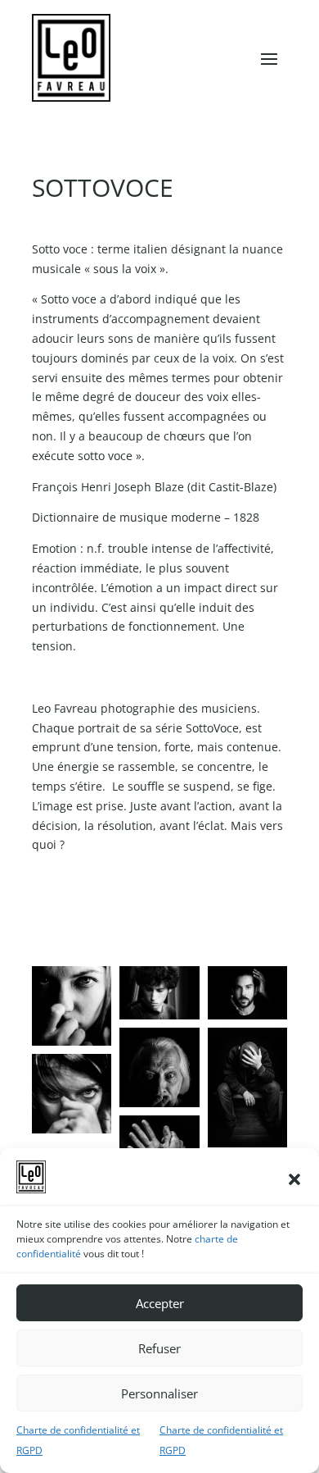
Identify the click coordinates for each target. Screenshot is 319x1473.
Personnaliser (159, 1393)
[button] (294, 1179)
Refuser (159, 1348)
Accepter (160, 1303)
